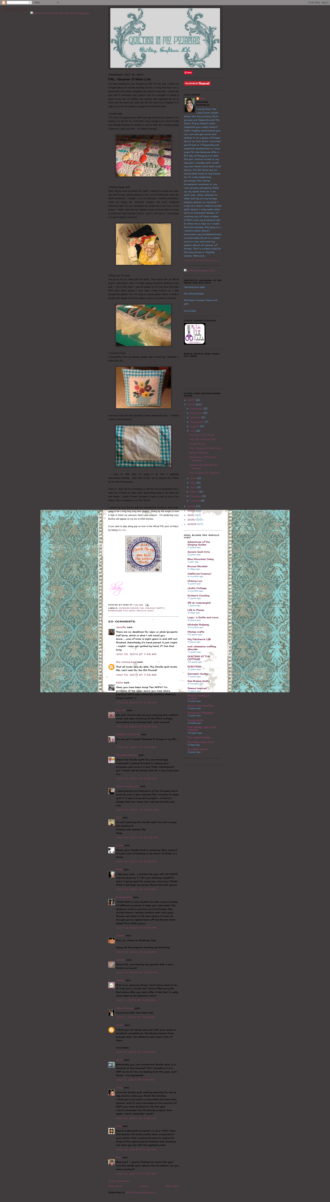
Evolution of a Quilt (201, 434)
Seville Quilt (145, 611)
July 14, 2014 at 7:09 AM (136, 1173)
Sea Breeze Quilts (199, 681)
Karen (119, 682)
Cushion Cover (129, 608)
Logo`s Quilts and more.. (203, 617)
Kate (119, 1126)
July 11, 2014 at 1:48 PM (135, 1079)
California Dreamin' (199, 573)
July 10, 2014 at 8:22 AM (136, 702)
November (197, 413)
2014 (192, 404)
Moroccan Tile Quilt (121, 611)
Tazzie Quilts (195, 720)
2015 (192, 400)
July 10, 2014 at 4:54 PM (136, 889)
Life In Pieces (196, 610)
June (193, 478)
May (193, 482)
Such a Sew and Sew (201, 705)
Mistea (120, 935)
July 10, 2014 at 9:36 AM (136, 778)
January (195, 500)
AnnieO (120, 959)
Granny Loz (195, 581)
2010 (192, 519)
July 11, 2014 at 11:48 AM (136, 1052)
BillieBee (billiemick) (128, 734)
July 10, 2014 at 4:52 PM (136, 861)
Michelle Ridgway (127, 755)
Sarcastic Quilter (198, 673)
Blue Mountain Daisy (201, 559)
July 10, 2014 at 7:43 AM (136, 654)
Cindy (119, 845)
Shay (203, 99)
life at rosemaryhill (199, 602)
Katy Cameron (125, 1008)
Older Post (172, 1186)
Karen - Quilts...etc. (127, 786)
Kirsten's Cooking (199, 595)
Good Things (197, 443)
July (193, 430)
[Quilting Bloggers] (200, 270)
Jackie (120, 1025)
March (194, 491)
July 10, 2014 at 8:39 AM (136, 726)
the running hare (126, 661)
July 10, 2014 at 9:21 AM (136, 747)
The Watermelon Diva (201, 742)
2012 (192, 510)
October (195, 417)
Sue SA (121, 710)
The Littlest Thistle (199, 737)
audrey (120, 980)
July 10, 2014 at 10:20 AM (137, 809)
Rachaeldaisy (124, 897)
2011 (191, 515)
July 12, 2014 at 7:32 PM (136, 1118)
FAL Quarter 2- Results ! (204, 472)
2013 (192, 506)
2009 (192, 524)
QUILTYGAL (195, 666)
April (193, 487)
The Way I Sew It (198, 749)
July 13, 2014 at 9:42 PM (136, 1149)
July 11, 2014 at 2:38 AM (136, 1000)
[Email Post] (146, 605)
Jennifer (121, 627)
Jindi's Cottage (197, 588)
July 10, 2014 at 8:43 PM (136, 952)
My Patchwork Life (199, 639)
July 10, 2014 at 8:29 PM (136, 927)
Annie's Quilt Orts (199, 551)
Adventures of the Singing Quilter (199, 543)
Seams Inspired (197, 688)
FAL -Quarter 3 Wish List (205, 448)
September (197, 421)
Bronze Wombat (197, 566)
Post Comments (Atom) (141, 1192)
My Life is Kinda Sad (202, 439)
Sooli (119, 1059)
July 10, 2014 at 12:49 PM (137, 837)
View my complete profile (201, 260)
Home (143, 1186)
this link (122, 530)
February (196, 496)
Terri (119, 817)
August (195, 426)
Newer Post (115, 1186)
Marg (119, 1087)
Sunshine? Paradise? (201, 712)
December (197, 408)
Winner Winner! (198, 452)
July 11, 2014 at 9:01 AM (135, 1017)
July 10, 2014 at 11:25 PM (136, 972)
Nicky (119, 869)
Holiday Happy (155, 608)
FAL (142, 608)
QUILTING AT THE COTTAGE (199, 657)
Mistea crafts (196, 631)
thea (118, 1157)
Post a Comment (118, 1181)
